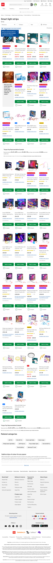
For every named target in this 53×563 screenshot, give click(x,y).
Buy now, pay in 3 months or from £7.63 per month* (32, 299)
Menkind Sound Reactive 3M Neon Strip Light (8, 174)
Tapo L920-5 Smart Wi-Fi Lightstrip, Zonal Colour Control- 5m (8, 128)
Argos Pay (29, 494)
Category (21, 24)
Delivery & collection (19, 479)
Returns (16, 482)
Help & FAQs (4, 479)
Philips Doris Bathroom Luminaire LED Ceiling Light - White (44, 49)
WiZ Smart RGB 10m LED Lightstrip (44, 329)
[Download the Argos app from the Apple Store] (35, 526)
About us (42, 479)
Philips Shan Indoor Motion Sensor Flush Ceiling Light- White (31, 49)
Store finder (4, 484)
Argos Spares (18, 504)
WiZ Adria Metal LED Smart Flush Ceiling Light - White (19, 367)
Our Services (30, 483)
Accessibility (5, 537)
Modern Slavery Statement (43, 490)
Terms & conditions (46, 537)
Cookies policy (27, 537)
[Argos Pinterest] (17, 526)
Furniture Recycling (31, 504)
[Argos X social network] (13, 526)
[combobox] (20, 4)
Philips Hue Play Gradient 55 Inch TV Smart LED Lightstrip (44, 291)
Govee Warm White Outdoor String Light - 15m (32, 247)
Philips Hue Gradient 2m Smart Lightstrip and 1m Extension (8, 329)
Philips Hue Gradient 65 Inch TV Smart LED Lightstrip (32, 291)
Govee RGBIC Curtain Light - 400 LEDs (7, 247)
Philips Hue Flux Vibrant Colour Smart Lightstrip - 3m (32, 178)
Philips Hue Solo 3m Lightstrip (7, 291)
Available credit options (7, 58)
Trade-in (29, 507)
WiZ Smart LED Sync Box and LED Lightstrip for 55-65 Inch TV (20, 174)
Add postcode (7, 28)
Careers (42, 484)
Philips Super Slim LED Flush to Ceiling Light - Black (32, 369)
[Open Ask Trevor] (35, 4)
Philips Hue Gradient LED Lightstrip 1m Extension (19, 329)
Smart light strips (33, 471)
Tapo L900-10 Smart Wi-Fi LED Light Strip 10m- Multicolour (20, 90)
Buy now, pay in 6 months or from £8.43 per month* (20, 297)
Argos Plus (17, 490)
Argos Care (17, 496)
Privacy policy (19, 537)
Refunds (17, 484)
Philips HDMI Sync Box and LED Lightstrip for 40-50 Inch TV (7, 407)
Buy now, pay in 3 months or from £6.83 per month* (44, 297)
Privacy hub (12, 537)
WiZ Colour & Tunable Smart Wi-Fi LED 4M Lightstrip (44, 367)
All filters (45, 24)
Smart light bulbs (24, 471)
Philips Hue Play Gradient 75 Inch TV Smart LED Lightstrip (20, 291)
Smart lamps (16, 471)
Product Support (18, 499)
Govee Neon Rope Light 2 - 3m (32, 86)
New (32, 24)
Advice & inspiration (6, 490)
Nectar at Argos (31, 499)
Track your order (18, 487)
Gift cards (29, 486)
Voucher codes (30, 489)
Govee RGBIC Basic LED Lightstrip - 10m (20, 247)
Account (4, 487)
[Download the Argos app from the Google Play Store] (44, 526)
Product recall (18, 502)
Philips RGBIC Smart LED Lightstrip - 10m (20, 126)
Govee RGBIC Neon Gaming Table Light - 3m (20, 213)
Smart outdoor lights (42, 471)
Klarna (28, 496)
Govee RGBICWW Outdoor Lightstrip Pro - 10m (8, 213)
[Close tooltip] (17, 31)
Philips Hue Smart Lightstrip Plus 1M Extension (43, 126)
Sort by (2, 21)
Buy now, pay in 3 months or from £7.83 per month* (8, 335)
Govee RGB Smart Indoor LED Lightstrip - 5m (8, 51)
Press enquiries (43, 487)
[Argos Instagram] (20, 526)
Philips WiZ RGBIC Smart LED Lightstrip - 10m (20, 406)
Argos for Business (44, 482)
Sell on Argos (43, 494)
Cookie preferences (36, 537)
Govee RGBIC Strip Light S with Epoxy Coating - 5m (32, 213)
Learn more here (13, 517)
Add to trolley (8, 63)
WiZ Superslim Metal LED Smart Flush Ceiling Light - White (8, 367)
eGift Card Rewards (31, 491)
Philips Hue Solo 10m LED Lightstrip (44, 251)
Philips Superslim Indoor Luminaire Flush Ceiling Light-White (20, 49)
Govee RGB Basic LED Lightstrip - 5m (44, 90)
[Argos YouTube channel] (5, 526)
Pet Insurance (30, 502)
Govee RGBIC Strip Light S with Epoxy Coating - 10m (44, 213)
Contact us (4, 482)
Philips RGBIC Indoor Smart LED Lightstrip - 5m (32, 126)
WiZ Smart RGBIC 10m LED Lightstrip (32, 330)
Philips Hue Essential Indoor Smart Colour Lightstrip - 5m (44, 178)
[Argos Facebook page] (9, 526)
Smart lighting (9, 471)
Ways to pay (30, 481)
